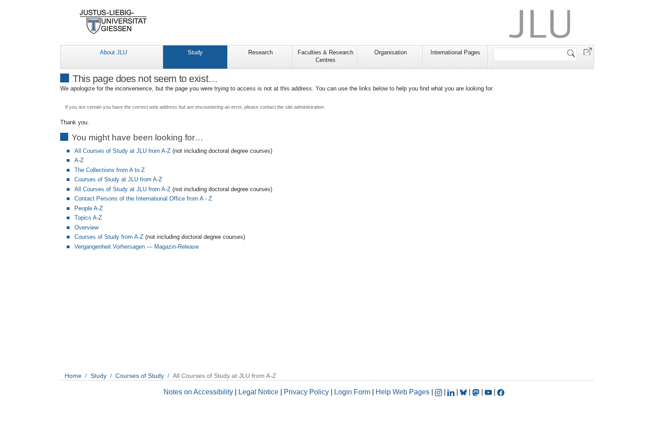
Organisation (390, 52)
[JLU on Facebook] (500, 392)
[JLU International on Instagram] (439, 392)
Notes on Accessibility (199, 392)
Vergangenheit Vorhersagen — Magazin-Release (136, 246)
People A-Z (88, 208)
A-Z (79, 160)
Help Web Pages (403, 392)
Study (195, 52)
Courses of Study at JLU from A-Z (118, 179)
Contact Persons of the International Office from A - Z (143, 198)
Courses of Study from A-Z (108, 236)
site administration (304, 107)
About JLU (113, 52)
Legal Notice (258, 392)
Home (73, 375)
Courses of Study (139, 375)
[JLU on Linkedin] (451, 392)
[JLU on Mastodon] (476, 392)
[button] (588, 51)
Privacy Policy (306, 392)
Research (260, 52)
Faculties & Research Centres (325, 56)
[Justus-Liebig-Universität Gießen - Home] (113, 21)
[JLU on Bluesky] (464, 392)
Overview (86, 227)
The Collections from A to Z (109, 170)
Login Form (352, 392)
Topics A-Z (88, 217)
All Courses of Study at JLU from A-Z (122, 150)
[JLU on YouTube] (489, 392)
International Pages (455, 52)
